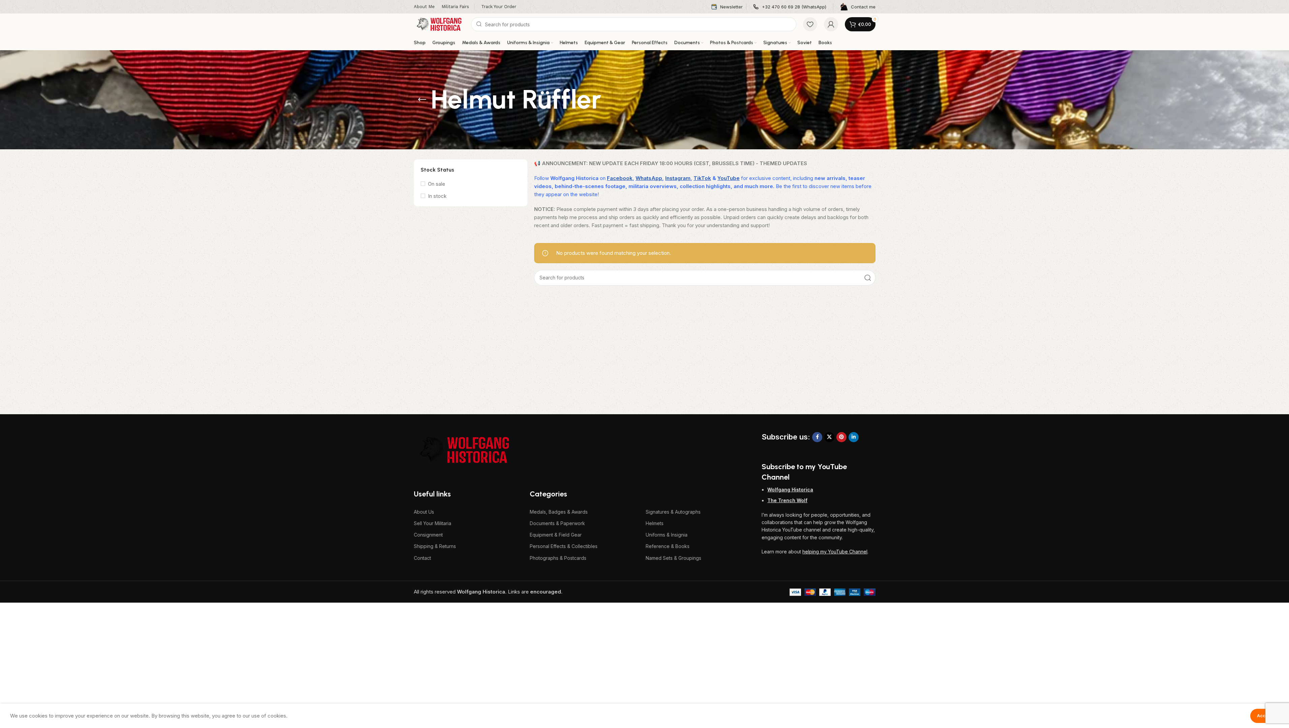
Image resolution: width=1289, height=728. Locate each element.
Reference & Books (667, 546)
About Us (424, 512)
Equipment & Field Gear (556, 535)
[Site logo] (439, 24)
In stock (437, 196)
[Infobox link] (727, 7)
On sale (436, 184)
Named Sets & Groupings (673, 558)
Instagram (677, 178)
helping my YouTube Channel (834, 551)
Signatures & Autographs (673, 512)
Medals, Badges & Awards (559, 512)
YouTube (728, 178)
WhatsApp (649, 178)
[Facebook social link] (817, 437)
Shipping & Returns (435, 546)
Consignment (428, 535)
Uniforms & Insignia (666, 535)
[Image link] (464, 449)
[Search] (868, 277)
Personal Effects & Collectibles (563, 546)
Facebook (620, 178)
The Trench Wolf (787, 500)
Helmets (655, 523)
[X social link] (829, 437)
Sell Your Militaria (432, 523)
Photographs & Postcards (558, 558)
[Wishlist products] (810, 24)
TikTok (702, 178)
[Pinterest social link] (841, 437)
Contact (422, 558)
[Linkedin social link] (854, 437)
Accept (1264, 715)
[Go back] (422, 100)
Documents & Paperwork (557, 523)
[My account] (831, 24)
